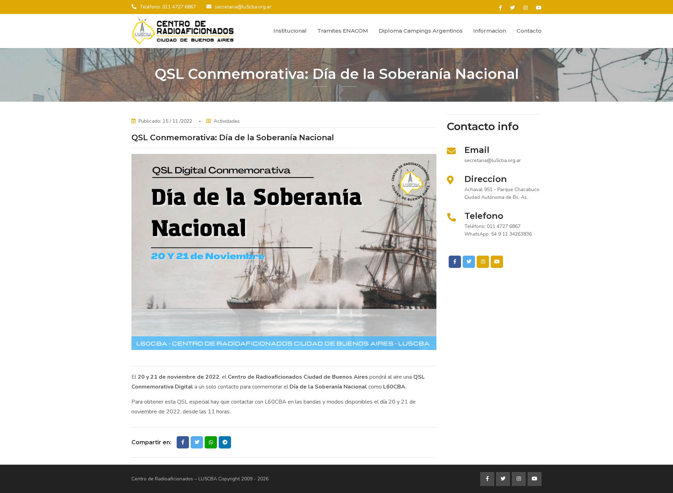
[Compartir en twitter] (197, 442)
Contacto (529, 30)
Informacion (489, 30)
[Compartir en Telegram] (225, 442)
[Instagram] (525, 8)
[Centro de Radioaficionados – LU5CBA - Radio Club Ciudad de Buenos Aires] (184, 31)
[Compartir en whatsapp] (211, 442)
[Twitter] (512, 8)
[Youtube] (539, 8)
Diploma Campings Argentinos (421, 30)
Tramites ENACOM (342, 30)
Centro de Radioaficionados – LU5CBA (174, 478)
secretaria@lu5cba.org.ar (243, 7)
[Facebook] (500, 8)
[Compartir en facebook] (183, 442)
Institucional (290, 30)
